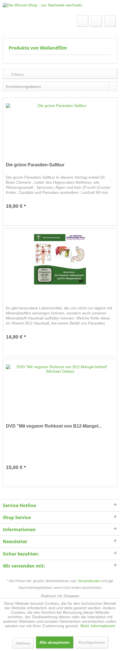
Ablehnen (22, 643)
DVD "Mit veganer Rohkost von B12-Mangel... (54, 426)
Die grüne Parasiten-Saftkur (35, 164)
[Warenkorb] (110, 21)
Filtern (17, 74)
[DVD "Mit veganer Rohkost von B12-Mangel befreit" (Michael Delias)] (60, 390)
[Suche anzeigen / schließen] (82, 21)
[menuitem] (11, 21)
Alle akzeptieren (54, 642)
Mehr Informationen (97, 626)
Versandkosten (89, 581)
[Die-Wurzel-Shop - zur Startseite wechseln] (42, 8)
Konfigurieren (92, 642)
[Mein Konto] (96, 21)
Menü (17, 21)
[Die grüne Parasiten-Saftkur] (60, 128)
